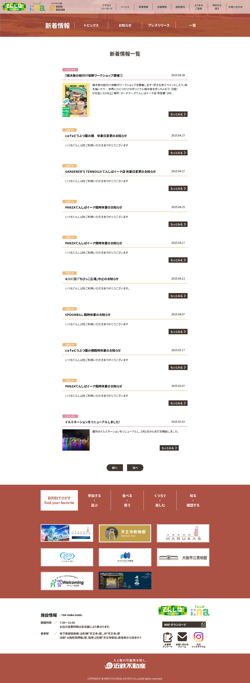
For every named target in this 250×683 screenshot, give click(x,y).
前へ (115, 468)
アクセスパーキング (106, 6)
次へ (135, 468)
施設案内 (180, 7)
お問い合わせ (235, 7)
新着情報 (143, 7)
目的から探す (217, 6)
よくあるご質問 (198, 6)
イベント (125, 7)
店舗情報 (162, 7)
